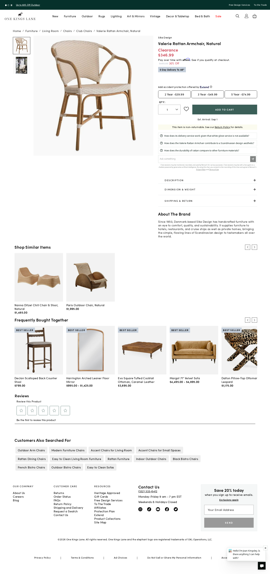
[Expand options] (254, 180)
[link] (207, 180)
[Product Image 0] (21, 45)
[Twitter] (176, 509)
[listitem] (31, 450)
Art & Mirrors (136, 16)
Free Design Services (239, 5)
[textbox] (169, 109)
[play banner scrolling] (11, 5)
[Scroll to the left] (247, 247)
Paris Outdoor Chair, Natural (85, 305)
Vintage (155, 16)
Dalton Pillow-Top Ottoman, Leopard (240, 380)
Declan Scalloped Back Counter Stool (36, 380)
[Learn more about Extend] (211, 87)
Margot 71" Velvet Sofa (185, 378)
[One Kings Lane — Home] (20, 16)
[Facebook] (168, 509)
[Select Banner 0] (6, 5)
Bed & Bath (202, 16)
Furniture (70, 16)
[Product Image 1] (21, 65)
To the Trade (260, 5)
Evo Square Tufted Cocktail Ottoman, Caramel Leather (136, 380)
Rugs (101, 16)
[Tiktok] (150, 509)
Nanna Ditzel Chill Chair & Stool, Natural (36, 307)
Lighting (116, 16)
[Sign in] (246, 16)
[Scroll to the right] (254, 247)
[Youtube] (159, 509)
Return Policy (222, 127)
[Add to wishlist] (186, 109)
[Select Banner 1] (8, 5)
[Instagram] (141, 509)
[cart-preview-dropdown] (255, 16)
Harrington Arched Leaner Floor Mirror (87, 380)
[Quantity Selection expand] (177, 109)
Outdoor (87, 16)
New (55, 16)
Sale (218, 16)
